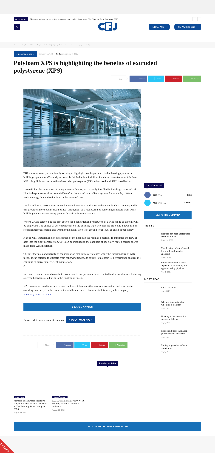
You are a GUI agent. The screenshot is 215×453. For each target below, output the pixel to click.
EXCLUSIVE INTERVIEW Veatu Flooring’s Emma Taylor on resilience (68, 403)
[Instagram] (20, 444)
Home (16, 45)
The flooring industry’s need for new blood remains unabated (175, 251)
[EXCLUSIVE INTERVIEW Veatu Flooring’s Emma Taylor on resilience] (69, 382)
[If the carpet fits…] (151, 291)
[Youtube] (33, 444)
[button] (17, 27)
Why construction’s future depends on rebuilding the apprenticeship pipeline (174, 265)
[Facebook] (16, 444)
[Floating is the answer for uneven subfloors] (151, 320)
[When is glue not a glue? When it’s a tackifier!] (151, 306)
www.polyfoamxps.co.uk (37, 294)
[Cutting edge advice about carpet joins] (151, 349)
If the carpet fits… (170, 287)
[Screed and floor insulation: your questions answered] (151, 335)
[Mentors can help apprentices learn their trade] (151, 238)
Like (189, 195)
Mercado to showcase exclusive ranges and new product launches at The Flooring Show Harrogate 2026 (74, 19)
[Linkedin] (25, 444)
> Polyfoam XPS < (27, 45)
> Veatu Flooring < (60, 397)
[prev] (194, 19)
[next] (199, 19)
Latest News (19, 397)
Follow (188, 203)
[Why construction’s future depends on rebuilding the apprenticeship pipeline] (151, 267)
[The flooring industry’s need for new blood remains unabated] (151, 252)
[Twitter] (29, 444)
